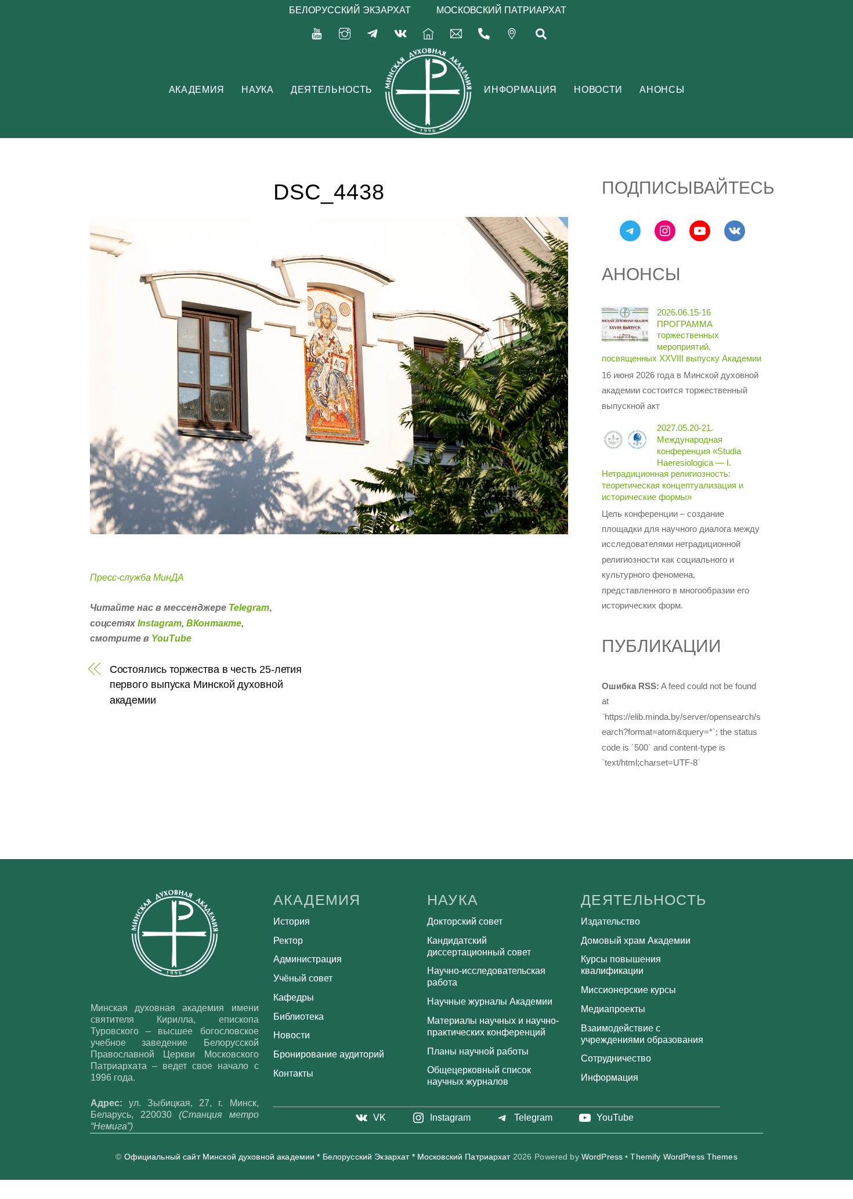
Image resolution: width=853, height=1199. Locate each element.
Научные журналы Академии (489, 1001)
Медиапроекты (613, 1009)
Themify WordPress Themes (683, 1157)
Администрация (307, 959)
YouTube (171, 638)
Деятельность (332, 90)
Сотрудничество (616, 1058)
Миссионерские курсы (628, 990)
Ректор (288, 941)
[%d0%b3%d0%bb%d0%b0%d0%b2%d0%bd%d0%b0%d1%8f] (428, 33)
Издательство (610, 921)
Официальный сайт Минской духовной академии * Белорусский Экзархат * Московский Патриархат (317, 1157)
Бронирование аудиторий (328, 1054)
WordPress (602, 1157)
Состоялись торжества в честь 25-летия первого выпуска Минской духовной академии (206, 684)
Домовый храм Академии (636, 941)
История (291, 921)
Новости (598, 90)
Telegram (249, 608)
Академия (197, 90)
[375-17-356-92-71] (484, 33)
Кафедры (293, 997)
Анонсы (661, 90)
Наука (257, 90)
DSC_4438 (329, 191)
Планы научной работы (478, 1051)
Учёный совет (302, 978)
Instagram (160, 623)
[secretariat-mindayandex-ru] (456, 33)
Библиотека (298, 1016)
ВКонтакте (213, 623)
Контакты (293, 1073)
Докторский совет (465, 921)
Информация (520, 90)
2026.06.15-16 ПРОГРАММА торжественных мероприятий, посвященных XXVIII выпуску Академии (681, 335)
